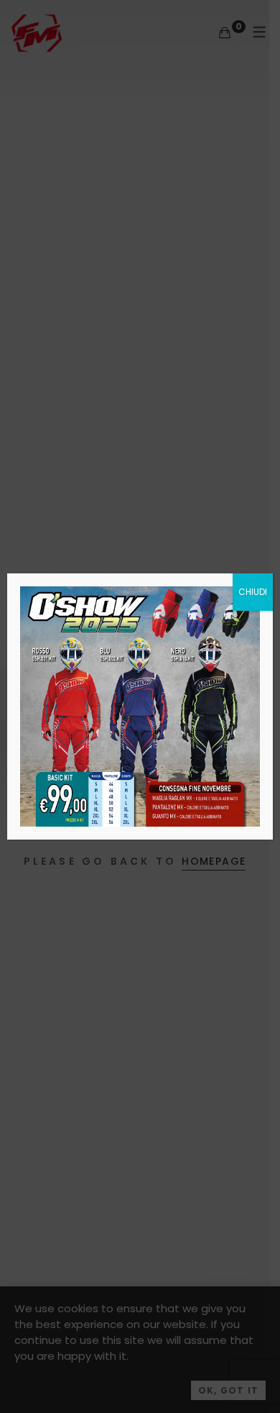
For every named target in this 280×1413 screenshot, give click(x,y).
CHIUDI (252, 592)
